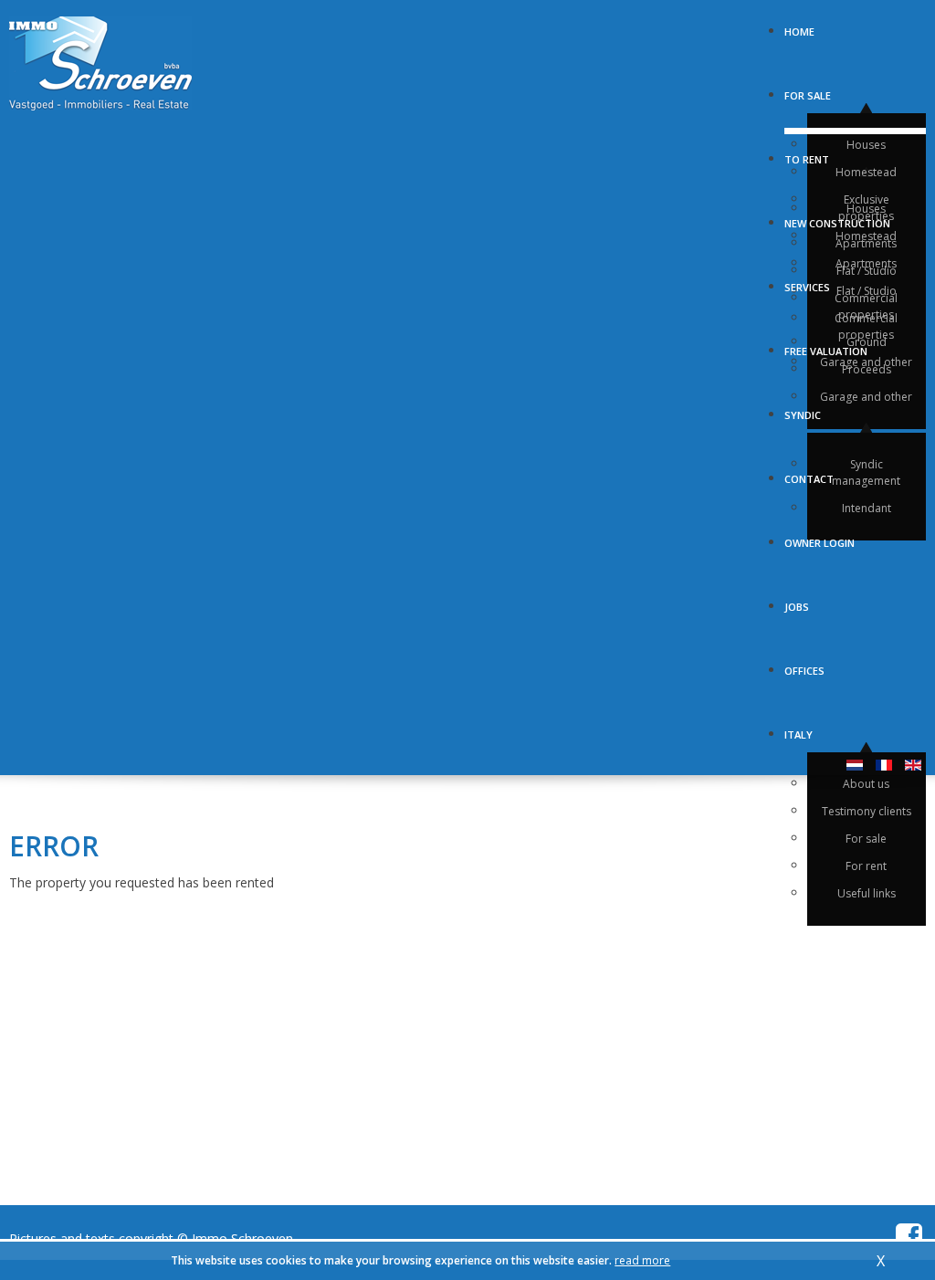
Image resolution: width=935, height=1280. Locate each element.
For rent (866, 866)
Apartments (866, 263)
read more (642, 1260)
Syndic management (866, 472)
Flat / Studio (866, 291)
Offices (804, 665)
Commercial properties (866, 306)
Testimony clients (866, 811)
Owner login (819, 537)
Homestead (866, 172)
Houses (866, 144)
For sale (807, 89)
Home (799, 25)
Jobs (796, 601)
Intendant (866, 508)
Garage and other (866, 396)
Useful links (866, 893)
